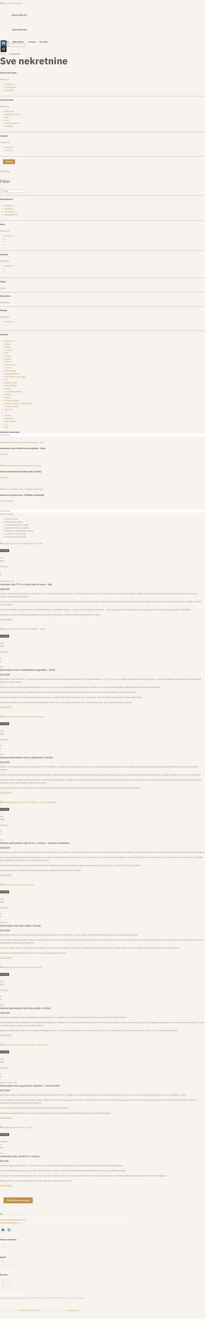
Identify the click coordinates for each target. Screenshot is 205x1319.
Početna (3, 54)
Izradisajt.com (73, 1310)
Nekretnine (17, 42)
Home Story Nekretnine (29, 1310)
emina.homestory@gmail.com (12, 1220)
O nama (32, 42)
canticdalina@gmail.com (10, 1223)
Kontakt (44, 42)
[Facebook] (3, 1230)
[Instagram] (4, 49)
